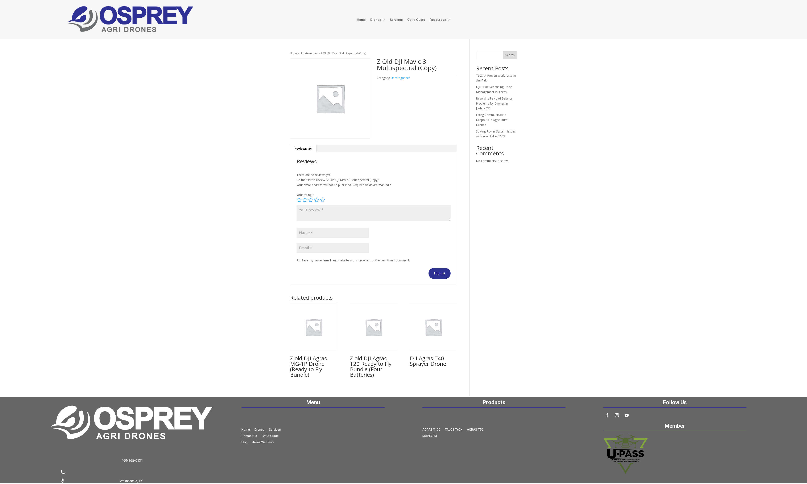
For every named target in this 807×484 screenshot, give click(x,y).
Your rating (305, 195)
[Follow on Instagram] (617, 415)
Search (510, 55)
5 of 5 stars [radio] (322, 199)
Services (396, 20)
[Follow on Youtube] (627, 415)
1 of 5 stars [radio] (299, 199)
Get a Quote (416, 20)
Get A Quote (270, 436)
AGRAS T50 (475, 430)
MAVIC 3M (429, 436)
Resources (438, 20)
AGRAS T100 (431, 430)
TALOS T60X (453, 430)
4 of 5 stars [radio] (316, 199)
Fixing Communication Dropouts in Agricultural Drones (492, 120)
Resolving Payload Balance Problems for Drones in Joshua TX (494, 103)
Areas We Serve (263, 442)
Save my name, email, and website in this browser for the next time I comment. (356, 260)
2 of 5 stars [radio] (304, 199)
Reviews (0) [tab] (303, 149)
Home (361, 20)
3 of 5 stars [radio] (310, 199)
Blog (244, 442)
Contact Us (249, 436)
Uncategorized (309, 53)
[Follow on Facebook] (607, 415)
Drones (375, 20)
